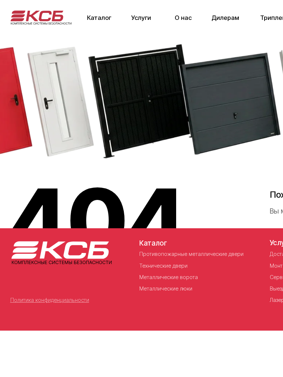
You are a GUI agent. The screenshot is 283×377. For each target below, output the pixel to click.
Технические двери (163, 266)
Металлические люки (165, 288)
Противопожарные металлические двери (191, 254)
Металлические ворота (168, 277)
